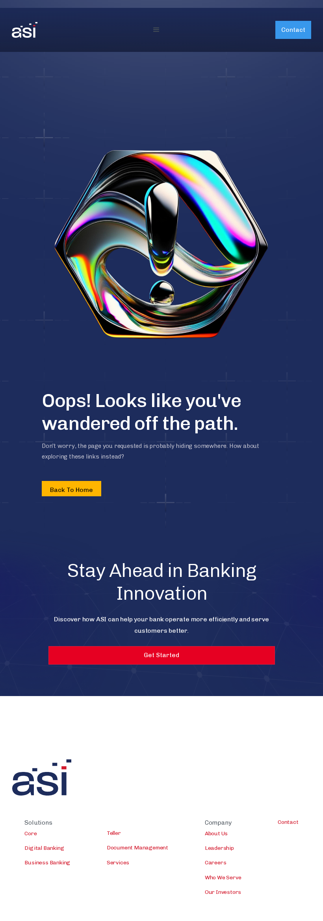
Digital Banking (44, 848)
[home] (24, 30)
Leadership (219, 848)
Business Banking (47, 862)
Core (30, 833)
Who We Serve (223, 877)
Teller (114, 833)
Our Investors (223, 892)
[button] (156, 30)
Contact (293, 29)
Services (118, 862)
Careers (215, 862)
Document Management (137, 847)
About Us (216, 833)
